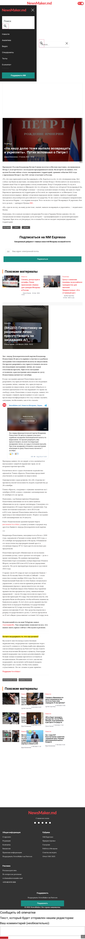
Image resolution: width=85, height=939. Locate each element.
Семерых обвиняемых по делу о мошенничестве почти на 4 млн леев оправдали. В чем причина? (55, 700)
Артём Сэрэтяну (69, 295)
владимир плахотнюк (25, 679)
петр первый (6, 227)
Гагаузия (46, 845)
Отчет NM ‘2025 (48, 856)
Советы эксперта (49, 852)
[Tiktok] (46, 823)
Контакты (6, 845)
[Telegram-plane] (50, 823)
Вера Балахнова (26, 726)
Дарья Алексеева (11, 157)
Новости (24, 276)
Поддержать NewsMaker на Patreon (17, 856)
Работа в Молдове (50, 848)
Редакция (6, 841)
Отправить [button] (4, 938)
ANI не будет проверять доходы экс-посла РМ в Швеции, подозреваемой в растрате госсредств (54, 719)
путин (16, 227)
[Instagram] (42, 823)
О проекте (6, 837)
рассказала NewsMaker (11, 524)
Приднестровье (49, 841)
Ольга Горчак (27, 293)
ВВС (31, 203)
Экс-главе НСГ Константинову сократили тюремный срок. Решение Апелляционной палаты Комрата (54, 738)
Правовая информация (12, 852)
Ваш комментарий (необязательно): (25, 923)
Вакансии (6, 848)
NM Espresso (47, 837)
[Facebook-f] (35, 823)
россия (26, 227)
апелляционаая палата (10, 679)
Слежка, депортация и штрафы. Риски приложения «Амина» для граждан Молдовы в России (30, 285)
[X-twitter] (39, 823)
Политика (8, 144)
